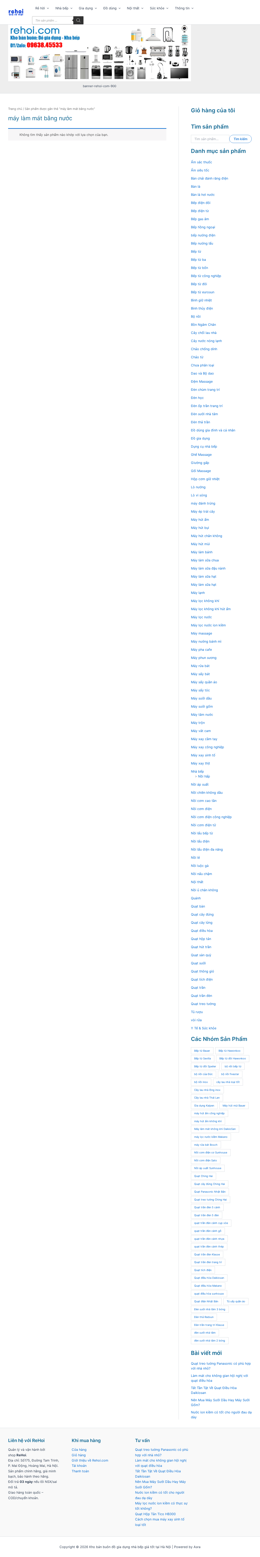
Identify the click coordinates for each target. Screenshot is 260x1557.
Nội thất (133, 8)
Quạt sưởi (198, 963)
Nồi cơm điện (201, 809)
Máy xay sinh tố (203, 755)
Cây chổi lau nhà (204, 333)
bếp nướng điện (203, 235)
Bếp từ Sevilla (202, 1058)
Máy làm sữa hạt (203, 576)
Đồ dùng (110, 8)
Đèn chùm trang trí (205, 390)
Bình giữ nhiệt (201, 300)
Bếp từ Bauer (202, 1050)
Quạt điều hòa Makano (208, 1285)
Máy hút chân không (206, 536)
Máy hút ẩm (200, 520)
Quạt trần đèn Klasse (207, 1254)
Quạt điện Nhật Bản (206, 1301)
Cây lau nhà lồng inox (207, 1089)
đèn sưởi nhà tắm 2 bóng (209, 1340)
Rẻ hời (40, 8)
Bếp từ (196, 251)
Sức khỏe (157, 8)
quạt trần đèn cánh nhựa (209, 1238)
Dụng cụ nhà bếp (204, 446)
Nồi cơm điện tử (203, 825)
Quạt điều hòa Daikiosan (209, 1277)
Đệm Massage (202, 381)
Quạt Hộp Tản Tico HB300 (156, 1514)
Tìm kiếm (240, 139)
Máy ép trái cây (203, 511)
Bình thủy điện (202, 308)
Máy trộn (198, 723)
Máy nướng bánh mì (206, 641)
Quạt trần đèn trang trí (208, 1262)
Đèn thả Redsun (203, 1317)
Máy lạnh (198, 593)
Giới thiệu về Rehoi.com (90, 1460)
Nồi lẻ (195, 857)
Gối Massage (201, 471)
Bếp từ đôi (199, 284)
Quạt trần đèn (201, 996)
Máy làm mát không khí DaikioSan (215, 1128)
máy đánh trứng (203, 503)
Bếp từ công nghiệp (206, 276)
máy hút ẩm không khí (208, 1121)
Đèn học (197, 398)
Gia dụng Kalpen (204, 1105)
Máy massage (201, 633)
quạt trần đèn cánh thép (209, 1246)
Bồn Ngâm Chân (203, 325)
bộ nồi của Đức (203, 1074)
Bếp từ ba (198, 260)
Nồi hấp (204, 776)
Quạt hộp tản (201, 939)
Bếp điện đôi (200, 203)
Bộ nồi (196, 316)
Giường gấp (200, 463)
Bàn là (195, 186)
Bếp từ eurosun (202, 292)
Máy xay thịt (200, 763)
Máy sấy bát (200, 674)
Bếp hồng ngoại (203, 227)
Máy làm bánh (201, 552)
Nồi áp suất (200, 784)
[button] (47, 8)
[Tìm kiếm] (78, 20)
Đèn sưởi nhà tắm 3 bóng (209, 1309)
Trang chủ (15, 109)
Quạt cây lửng (201, 922)
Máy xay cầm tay (204, 739)
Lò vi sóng (199, 495)
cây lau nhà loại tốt (228, 1082)
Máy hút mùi (200, 544)
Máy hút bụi (200, 528)
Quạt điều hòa (202, 931)
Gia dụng (86, 8)
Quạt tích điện (202, 979)
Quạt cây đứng (202, 914)
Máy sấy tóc (200, 690)
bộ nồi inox (201, 1082)
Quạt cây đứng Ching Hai (209, 1184)
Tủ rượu (197, 1012)
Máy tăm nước (202, 714)
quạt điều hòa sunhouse (209, 1293)
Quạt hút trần (201, 947)
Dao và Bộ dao (202, 373)
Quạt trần (198, 987)
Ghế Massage (201, 455)
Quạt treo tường (203, 1004)
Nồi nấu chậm (201, 874)
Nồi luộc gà (200, 866)
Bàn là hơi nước (203, 195)
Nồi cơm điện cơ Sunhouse (210, 1152)
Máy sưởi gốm (202, 706)
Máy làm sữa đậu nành (208, 568)
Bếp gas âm (200, 219)
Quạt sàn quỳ (201, 955)
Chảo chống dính (204, 349)
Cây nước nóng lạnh (206, 341)
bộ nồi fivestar (230, 1074)
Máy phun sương (204, 658)
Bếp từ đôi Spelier (205, 1066)
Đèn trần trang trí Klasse (209, 1324)
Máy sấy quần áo (204, 682)
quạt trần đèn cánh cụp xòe (211, 1223)
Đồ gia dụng (200, 438)
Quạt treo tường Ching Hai (210, 1199)
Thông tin (182, 8)
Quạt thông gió (202, 971)
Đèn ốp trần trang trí (207, 406)
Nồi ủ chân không (204, 890)
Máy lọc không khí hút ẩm (211, 609)
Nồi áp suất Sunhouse (207, 1168)
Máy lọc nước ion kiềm (208, 625)
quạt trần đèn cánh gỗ (207, 1230)
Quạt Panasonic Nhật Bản (209, 1191)
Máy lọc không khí (205, 601)
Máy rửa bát (200, 666)
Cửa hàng (79, 1450)
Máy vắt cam (201, 731)
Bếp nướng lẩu (202, 243)
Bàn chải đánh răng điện (209, 178)
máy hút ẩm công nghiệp (209, 1113)
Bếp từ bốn (199, 268)
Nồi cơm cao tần (204, 801)
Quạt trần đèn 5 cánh (207, 1207)
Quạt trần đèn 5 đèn (206, 1215)
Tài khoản (79, 1466)
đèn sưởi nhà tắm (205, 1332)
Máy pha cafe (201, 649)
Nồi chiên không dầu (207, 792)
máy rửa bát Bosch (206, 1144)
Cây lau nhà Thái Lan (207, 1097)
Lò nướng (198, 487)
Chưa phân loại (202, 365)
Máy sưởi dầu (201, 698)
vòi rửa (196, 1020)
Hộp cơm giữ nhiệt (205, 479)
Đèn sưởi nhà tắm (204, 414)
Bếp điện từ (200, 211)
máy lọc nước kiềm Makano (211, 1136)
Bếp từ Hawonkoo (229, 1050)
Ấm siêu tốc (200, 170)
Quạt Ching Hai (203, 1176)
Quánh (196, 898)
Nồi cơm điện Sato (205, 1160)
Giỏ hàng (79, 1455)
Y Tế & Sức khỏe (203, 1028)
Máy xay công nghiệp (207, 747)
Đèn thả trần (200, 422)
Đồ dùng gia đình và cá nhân (213, 430)
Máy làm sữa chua (205, 560)
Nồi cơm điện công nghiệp (211, 817)
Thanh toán (80, 1471)
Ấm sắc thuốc (201, 162)
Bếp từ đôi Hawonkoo (232, 1058)
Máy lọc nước (201, 617)
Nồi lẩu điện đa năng (207, 849)
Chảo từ (197, 357)
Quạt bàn (198, 906)
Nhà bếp (61, 8)
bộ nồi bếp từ (233, 1066)
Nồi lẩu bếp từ (202, 833)
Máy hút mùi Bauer (234, 1105)
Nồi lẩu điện (200, 841)
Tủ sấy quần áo (236, 1301)
